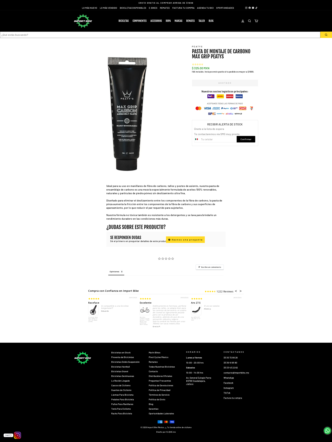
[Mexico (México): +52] (197, 139)
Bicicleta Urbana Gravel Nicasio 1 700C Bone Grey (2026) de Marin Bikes (145, 321)
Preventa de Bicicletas (122, 357)
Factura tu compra (233, 398)
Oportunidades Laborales (161, 413)
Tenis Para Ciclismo (121, 408)
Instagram (229, 388)
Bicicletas (124, 20)
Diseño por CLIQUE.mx (166, 432)
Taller (202, 20)
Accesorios (156, 20)
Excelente (146, 302)
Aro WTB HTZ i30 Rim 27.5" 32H (196, 319)
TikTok (227, 392)
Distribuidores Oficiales (160, 376)
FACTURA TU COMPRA (183, 7)
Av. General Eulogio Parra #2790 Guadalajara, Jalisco (198, 380)
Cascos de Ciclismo (120, 385)
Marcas (178, 20)
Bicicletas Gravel (119, 371)
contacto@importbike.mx (236, 372)
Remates (190, 20)
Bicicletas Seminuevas (122, 376)
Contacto (153, 371)
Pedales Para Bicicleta (122, 399)
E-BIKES (153, 7)
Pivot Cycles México (158, 357)
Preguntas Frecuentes (160, 380)
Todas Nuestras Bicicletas (162, 366)
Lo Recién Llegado (120, 380)
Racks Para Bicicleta (121, 413)
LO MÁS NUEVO (89, 7)
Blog (211, 20)
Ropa (168, 20)
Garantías (153, 408)
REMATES (165, 7)
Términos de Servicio (159, 394)
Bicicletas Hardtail (120, 366)
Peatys (197, 46)
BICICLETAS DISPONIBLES (133, 7)
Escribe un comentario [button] (211, 267)
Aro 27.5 (195, 302)
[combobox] (160, 35)
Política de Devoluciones (161, 385)
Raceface (93, 302)
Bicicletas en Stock (121, 352)
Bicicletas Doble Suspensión (125, 362)
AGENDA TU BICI (205, 7)
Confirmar (245, 139)
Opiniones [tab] (114, 271)
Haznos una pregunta (187, 239)
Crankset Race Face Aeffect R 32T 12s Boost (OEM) (93, 319)
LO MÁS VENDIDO (108, 7)
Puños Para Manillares (122, 404)
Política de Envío (157, 399)
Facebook (228, 382)
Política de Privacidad (159, 390)
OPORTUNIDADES (225, 7)
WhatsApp (229, 377)
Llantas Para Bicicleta (122, 394)
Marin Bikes (154, 352)
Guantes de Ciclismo (121, 390)
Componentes (140, 20)
